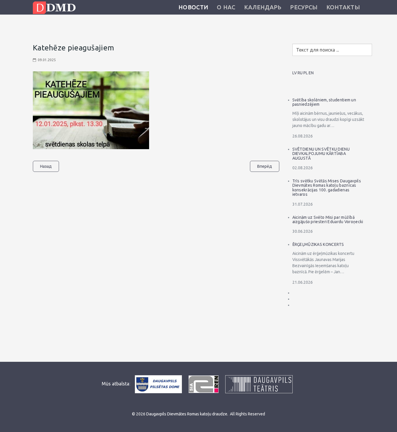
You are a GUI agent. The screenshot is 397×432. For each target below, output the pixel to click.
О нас (226, 7)
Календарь (263, 7)
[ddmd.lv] (56, 7)
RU (300, 72)
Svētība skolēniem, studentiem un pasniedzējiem (324, 102)
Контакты (343, 7)
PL (305, 72)
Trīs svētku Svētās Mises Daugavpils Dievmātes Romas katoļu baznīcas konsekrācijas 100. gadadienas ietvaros (326, 188)
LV (294, 72)
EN (311, 72)
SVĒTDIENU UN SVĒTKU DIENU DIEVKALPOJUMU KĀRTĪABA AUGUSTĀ (321, 154)
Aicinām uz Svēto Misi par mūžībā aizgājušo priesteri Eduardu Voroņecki (327, 219)
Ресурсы (303, 7)
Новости (193, 7)
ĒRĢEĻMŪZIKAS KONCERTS (318, 244)
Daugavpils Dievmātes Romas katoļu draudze (186, 414)
